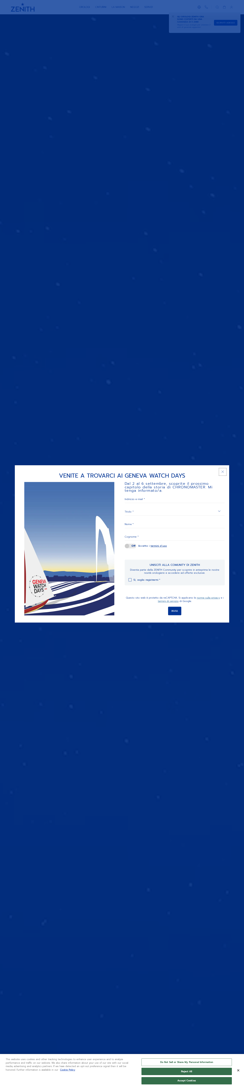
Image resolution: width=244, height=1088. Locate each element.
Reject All (186, 1071)
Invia (174, 611)
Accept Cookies (186, 1080)
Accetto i (152, 546)
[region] (122, 1071)
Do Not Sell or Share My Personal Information (186, 1062)
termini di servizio (168, 601)
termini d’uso (159, 546)
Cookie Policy (67, 1070)
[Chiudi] (223, 472)
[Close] (238, 1070)
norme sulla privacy (208, 598)
